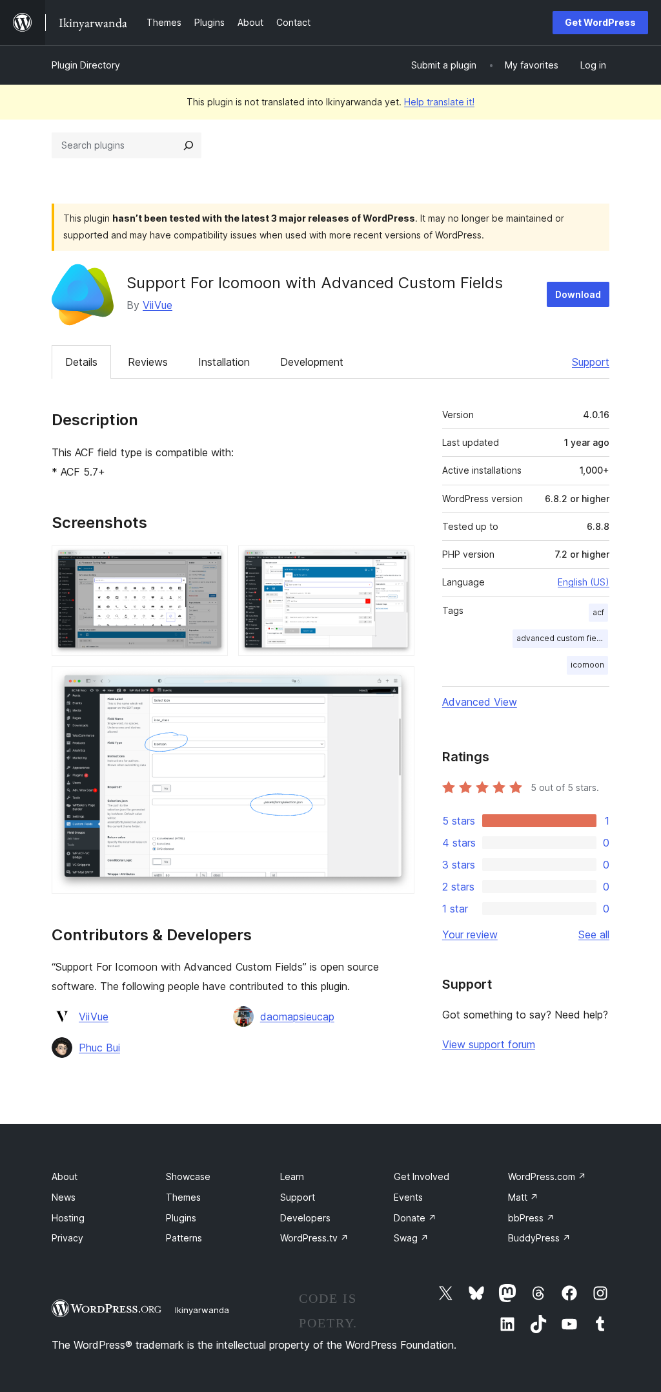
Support (590, 361)
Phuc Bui (99, 1047)
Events (408, 1197)
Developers (305, 1217)
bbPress (531, 1217)
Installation (224, 361)
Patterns (184, 1237)
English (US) (583, 581)
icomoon (587, 665)
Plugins (181, 1217)
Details (81, 361)
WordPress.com (547, 1176)
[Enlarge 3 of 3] (397, 683)
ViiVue (157, 305)
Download (578, 294)
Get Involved (421, 1176)
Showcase (188, 1176)
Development (311, 361)
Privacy (67, 1237)
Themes (183, 1197)
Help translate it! (439, 101)
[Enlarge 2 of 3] (397, 562)
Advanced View (479, 701)
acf (598, 612)
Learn (292, 1176)
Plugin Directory (86, 64)
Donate (415, 1217)
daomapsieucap (297, 1016)
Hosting (68, 1217)
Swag (411, 1237)
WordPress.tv (314, 1237)
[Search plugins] (188, 145)
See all (593, 934)
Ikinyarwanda (202, 1310)
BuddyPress (539, 1237)
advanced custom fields (562, 638)
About (64, 1176)
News (64, 1197)
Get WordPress (600, 22)
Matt (523, 1197)
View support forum (488, 1044)
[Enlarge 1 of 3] (210, 562)
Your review (470, 934)
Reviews (148, 361)
